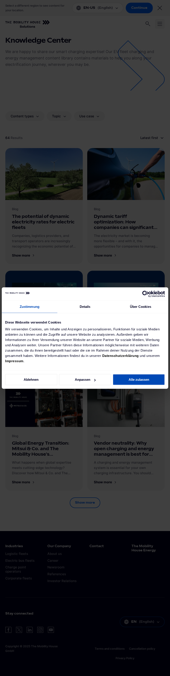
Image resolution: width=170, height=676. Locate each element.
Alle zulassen (139, 379)
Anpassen (82, 379)
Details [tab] (85, 306)
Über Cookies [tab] (140, 306)
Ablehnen (31, 379)
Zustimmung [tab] (29, 306)
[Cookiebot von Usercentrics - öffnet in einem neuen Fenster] (145, 294)
